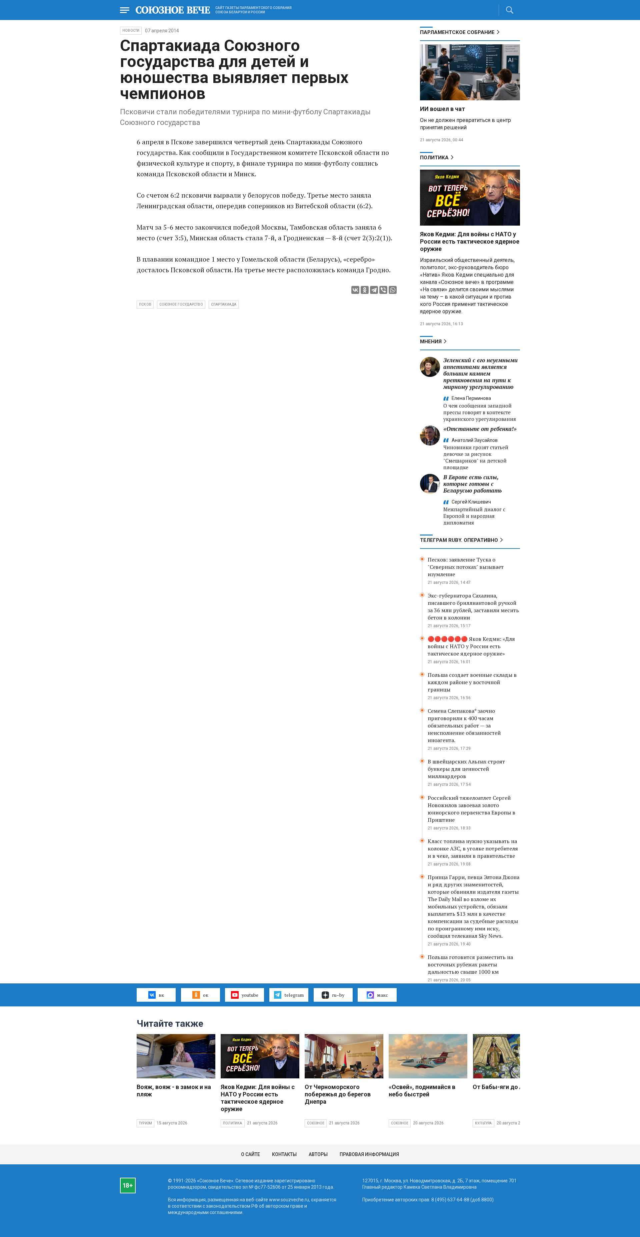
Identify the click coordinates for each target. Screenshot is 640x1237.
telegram (294, 995)
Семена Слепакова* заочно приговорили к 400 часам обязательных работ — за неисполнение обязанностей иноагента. (464, 725)
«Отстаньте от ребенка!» (480, 429)
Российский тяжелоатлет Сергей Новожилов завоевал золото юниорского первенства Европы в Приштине (471, 808)
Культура (483, 1123)
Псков (145, 304)
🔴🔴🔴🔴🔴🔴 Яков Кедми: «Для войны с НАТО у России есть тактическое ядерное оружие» (471, 646)
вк (161, 995)
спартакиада (223, 304)
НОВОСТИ (130, 30)
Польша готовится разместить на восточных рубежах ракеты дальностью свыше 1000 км (470, 964)
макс (382, 995)
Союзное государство (181, 304)
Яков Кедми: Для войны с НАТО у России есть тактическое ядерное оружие (469, 241)
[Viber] (383, 290)
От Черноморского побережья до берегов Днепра (338, 1094)
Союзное (315, 1123)
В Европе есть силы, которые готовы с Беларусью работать (472, 483)
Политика (434, 158)
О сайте (250, 1154)
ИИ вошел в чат (442, 108)
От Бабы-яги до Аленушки (510, 1086)
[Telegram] (374, 290)
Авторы (318, 1154)
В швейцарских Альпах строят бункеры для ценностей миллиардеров (466, 769)
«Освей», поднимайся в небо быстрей (422, 1090)
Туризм (145, 1123)
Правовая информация (369, 1154)
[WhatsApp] (393, 290)
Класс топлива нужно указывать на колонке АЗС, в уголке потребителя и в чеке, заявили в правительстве (473, 848)
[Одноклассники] (365, 290)
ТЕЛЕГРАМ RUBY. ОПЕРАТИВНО (459, 540)
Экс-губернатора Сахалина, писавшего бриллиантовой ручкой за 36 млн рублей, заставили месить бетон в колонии (473, 606)
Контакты (284, 1154)
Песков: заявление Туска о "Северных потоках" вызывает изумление (466, 567)
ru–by (338, 995)
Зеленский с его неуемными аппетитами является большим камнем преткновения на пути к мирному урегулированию (480, 373)
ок (205, 995)
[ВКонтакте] (355, 290)
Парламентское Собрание (457, 32)
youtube (250, 995)
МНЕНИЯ (431, 342)
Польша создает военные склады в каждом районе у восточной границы (472, 682)
